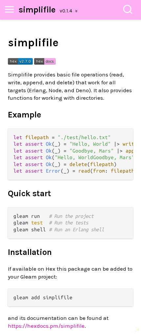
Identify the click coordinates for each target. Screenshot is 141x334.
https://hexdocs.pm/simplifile (46, 326)
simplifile (37, 9)
